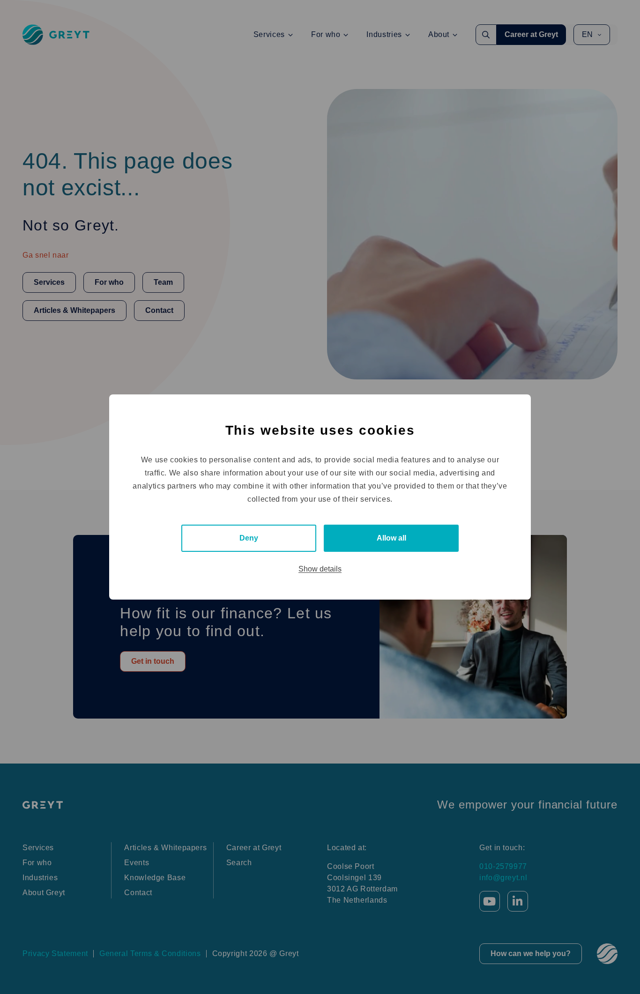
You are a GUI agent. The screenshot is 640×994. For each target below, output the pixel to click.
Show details (320, 569)
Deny (248, 538)
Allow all (391, 538)
